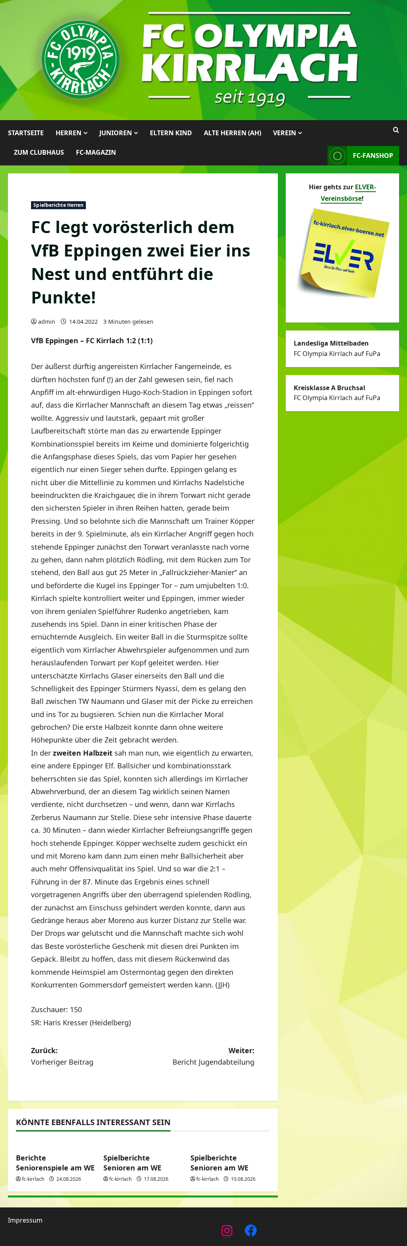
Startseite (26, 132)
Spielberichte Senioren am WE (132, 1162)
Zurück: (62, 1056)
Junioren (115, 132)
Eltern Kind (171, 132)
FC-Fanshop (373, 155)
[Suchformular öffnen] (396, 130)
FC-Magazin (96, 152)
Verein (284, 132)
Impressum (25, 1220)
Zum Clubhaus (39, 152)
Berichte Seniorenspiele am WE (55, 1162)
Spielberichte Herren (58, 205)
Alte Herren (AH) (232, 132)
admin (46, 321)
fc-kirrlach (33, 1179)
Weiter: (213, 1056)
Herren (68, 132)
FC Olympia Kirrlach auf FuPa (337, 353)
